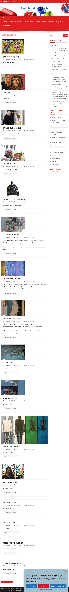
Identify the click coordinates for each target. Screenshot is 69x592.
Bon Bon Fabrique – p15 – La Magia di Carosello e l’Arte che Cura (59, 104)
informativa (42, 589)
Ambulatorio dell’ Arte (15, 21)
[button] (65, 572)
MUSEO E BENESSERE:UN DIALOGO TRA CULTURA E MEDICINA (59, 50)
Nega (43, 586)
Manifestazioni (53, 21)
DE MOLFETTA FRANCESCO (14, 199)
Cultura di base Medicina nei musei (59, 138)
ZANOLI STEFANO (10, 447)
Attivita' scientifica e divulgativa (57, 133)
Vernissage (55, 164)
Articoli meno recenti (8, 582)
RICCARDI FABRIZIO (11, 164)
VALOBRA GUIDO (10, 398)
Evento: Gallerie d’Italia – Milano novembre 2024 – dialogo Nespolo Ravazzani (59, 79)
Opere (61, 21)
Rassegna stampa (29, 21)
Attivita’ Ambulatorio (41, 21)
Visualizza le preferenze (58, 586)
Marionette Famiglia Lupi (58, 152)
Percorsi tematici (56, 158)
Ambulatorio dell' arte (34, 8)
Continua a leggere (11, 67)
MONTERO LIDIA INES (12, 563)
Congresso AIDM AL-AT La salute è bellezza (59, 65)
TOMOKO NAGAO (10, 482)
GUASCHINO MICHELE (12, 128)
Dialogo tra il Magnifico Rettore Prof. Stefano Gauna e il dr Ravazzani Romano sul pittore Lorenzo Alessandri (59, 95)
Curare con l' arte (56, 142)
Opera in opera (56, 61)
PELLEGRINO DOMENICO (13, 543)
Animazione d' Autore (57, 126)
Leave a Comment (29, 59)
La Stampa (54, 149)
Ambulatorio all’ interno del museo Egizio (59, 121)
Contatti (5, 21)
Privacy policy (49, 589)
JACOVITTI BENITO (11, 57)
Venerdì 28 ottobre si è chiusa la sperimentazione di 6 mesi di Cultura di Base (59, 87)
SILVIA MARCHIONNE (11, 235)
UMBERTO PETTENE (11, 319)
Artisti (53, 129)
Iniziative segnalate (57, 145)
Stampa (54, 161)
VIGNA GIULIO (8, 363)
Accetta (31, 586)
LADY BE (6, 92)
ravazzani (18, 59)
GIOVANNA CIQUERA (11, 279)
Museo (53, 155)
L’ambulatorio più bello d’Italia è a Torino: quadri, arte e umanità (59, 72)
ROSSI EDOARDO (10, 502)
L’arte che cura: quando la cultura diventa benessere (59, 57)
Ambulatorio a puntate (57, 117)
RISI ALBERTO (9, 523)
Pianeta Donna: (56, 45)
